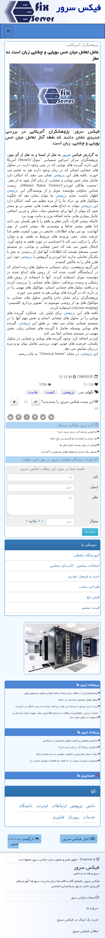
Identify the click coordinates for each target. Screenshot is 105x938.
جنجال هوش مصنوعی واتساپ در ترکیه (78, 699)
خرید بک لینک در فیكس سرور (77, 919)
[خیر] (14, 402)
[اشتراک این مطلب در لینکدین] (10, 417)
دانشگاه (25, 806)
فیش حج (93, 597)
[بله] (35, 402)
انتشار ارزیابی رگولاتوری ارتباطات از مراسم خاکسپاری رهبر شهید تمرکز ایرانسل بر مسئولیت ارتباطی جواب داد (55, 715)
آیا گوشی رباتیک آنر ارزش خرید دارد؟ (77, 431)
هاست (32, 392)
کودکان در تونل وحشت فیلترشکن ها (78, 445)
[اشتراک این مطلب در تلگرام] (43, 417)
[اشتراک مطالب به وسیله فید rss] (51, 417)
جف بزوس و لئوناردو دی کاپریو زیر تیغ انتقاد (73, 438)
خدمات (89, 817)
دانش (90, 806)
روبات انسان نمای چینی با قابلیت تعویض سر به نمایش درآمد (67, 754)
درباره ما (92, 908)
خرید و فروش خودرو (84, 576)
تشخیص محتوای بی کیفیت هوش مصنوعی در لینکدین (70, 740)
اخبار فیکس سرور (76, 839)
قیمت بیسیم (91, 607)
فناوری (58, 817)
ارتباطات (59, 806)
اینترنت (42, 806)
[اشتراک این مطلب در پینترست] (18, 417)
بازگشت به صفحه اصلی (21, 841)
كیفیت (50, 392)
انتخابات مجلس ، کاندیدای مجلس (75, 566)
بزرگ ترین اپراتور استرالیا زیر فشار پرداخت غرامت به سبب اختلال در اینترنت (56, 706)
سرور (66, 155)
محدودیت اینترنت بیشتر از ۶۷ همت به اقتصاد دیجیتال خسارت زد (64, 760)
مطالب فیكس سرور (85, 931)
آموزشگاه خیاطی (87, 555)
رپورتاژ (74, 817)
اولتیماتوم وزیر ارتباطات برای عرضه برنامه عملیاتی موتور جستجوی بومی (61, 693)
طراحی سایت (89, 587)
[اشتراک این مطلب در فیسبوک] (34, 417)
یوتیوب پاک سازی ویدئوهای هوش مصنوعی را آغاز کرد (69, 451)
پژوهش (59, 175)
